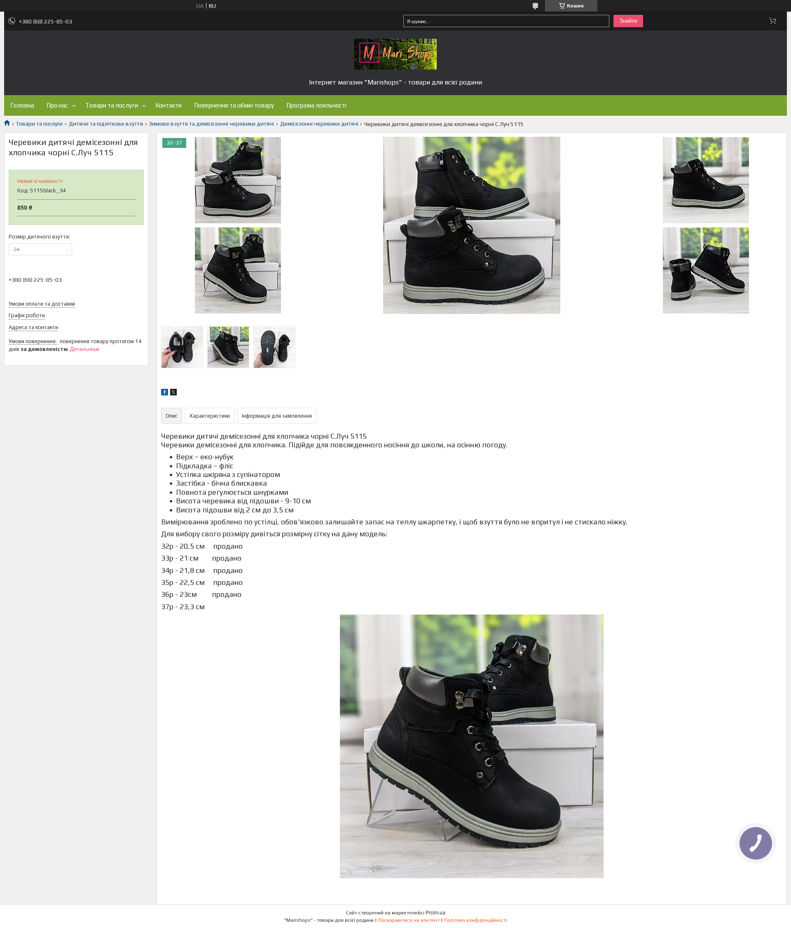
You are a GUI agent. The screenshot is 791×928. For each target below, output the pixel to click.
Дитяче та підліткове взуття (106, 123)
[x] (173, 393)
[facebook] (164, 393)
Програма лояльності (316, 105)
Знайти (628, 21)
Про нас (57, 105)
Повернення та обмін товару (234, 105)
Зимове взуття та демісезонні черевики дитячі (211, 123)
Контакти (168, 105)
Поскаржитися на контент (409, 920)
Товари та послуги (111, 105)
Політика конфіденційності (475, 920)
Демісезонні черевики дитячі (319, 123)
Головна (22, 105)
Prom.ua (435, 912)
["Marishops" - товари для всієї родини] (395, 54)
